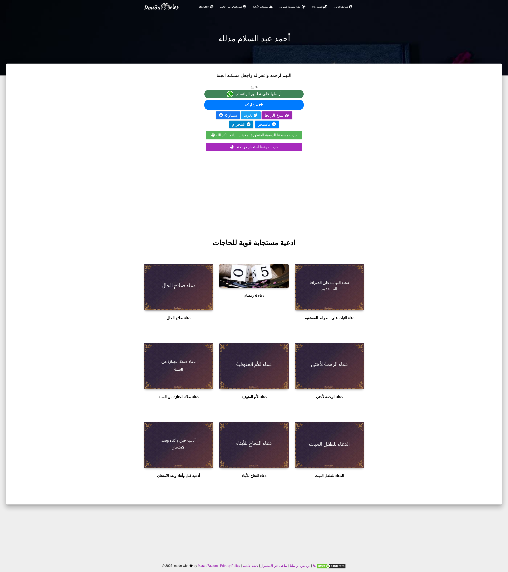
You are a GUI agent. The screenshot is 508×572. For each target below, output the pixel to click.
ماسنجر (265, 124)
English (206, 7)
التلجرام (239, 124)
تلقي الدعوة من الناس (233, 7)
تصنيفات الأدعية (263, 7)
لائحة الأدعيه (250, 566)
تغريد (249, 115)
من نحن (304, 566)
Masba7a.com (208, 566)
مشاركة (252, 105)
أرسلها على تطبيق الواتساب (257, 94)
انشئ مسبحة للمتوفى (292, 7)
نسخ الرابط (275, 115)
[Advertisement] (254, 191)
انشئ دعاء (319, 7)
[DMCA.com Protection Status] (331, 566)
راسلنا (294, 566)
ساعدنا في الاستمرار (274, 566)
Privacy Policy (230, 566)
